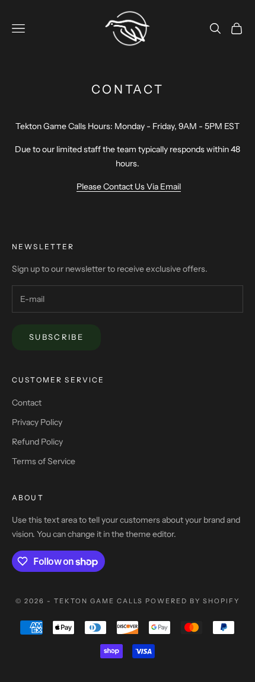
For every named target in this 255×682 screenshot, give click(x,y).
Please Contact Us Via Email (128, 186)
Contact (27, 402)
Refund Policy (37, 441)
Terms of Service (43, 461)
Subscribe (56, 337)
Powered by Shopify (192, 601)
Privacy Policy (37, 422)
